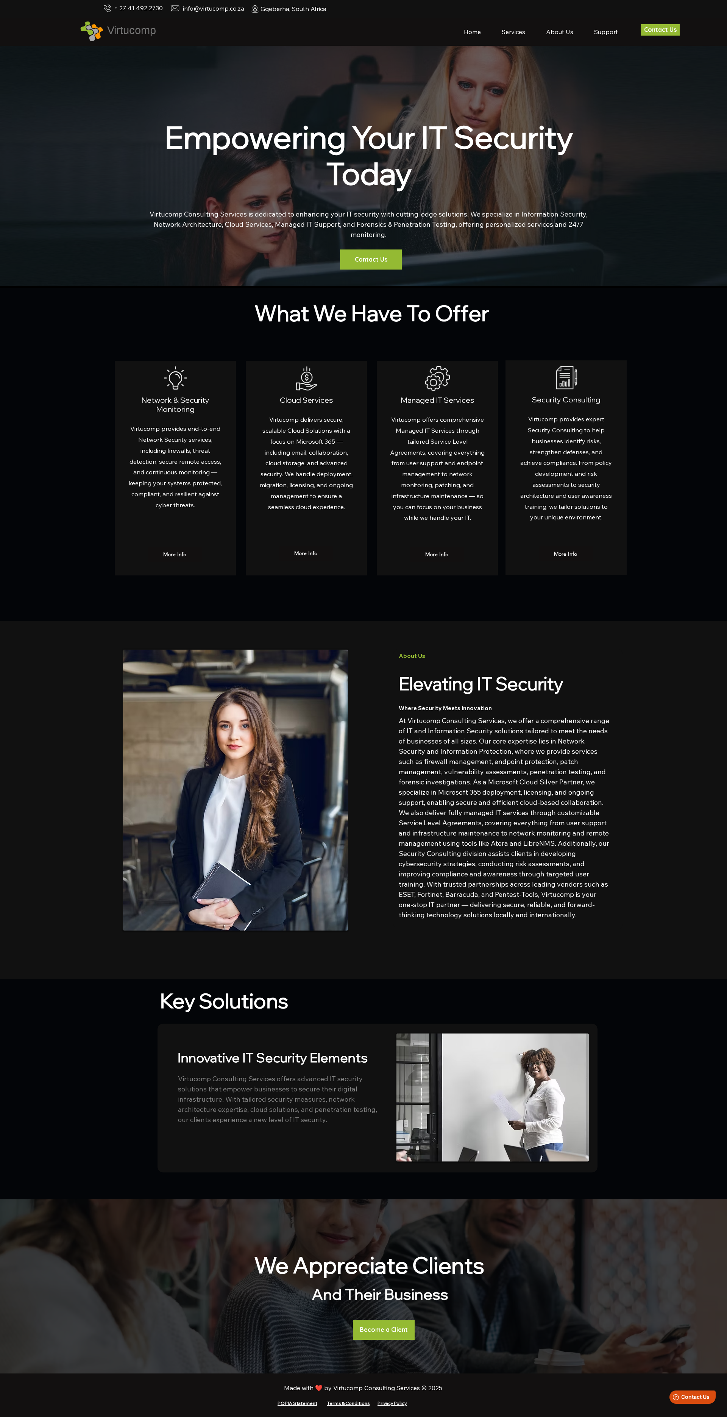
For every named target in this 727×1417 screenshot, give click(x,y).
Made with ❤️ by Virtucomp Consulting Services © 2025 (363, 1388)
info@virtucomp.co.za (213, 8)
